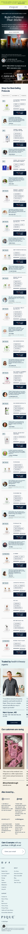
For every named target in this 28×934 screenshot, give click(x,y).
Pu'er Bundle (16, 462)
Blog (15, 878)
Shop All (4, 889)
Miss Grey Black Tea (18, 620)
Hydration (4, 882)
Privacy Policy (5, 908)
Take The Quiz (17, 882)
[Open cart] (25, 7)
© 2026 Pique (5, 921)
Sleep (3, 880)
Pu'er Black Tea (17, 523)
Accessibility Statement (7, 912)
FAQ (3, 901)
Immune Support (5, 873)
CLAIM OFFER (14, 722)
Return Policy (5, 899)
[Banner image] (14, 77)
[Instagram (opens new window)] (2, 862)
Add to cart (19, 113)
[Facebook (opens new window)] (9, 862)
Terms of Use (5, 905)
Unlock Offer (21, 3)
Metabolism (4, 884)
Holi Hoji (15, 600)
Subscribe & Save (18, 873)
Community (16, 880)
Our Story (16, 871)
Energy (3, 878)
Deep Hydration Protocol (19, 249)
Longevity (4, 887)
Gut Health (4, 875)
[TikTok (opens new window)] (6, 862)
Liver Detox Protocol (19, 582)
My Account (4, 903)
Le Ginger (15, 553)
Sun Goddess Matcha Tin (19, 403)
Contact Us (4, 896)
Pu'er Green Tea (17, 493)
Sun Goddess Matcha (18, 341)
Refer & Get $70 (18, 875)
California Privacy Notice (7, 910)
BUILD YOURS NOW (14, 32)
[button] (4, 926)
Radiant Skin (4, 871)
